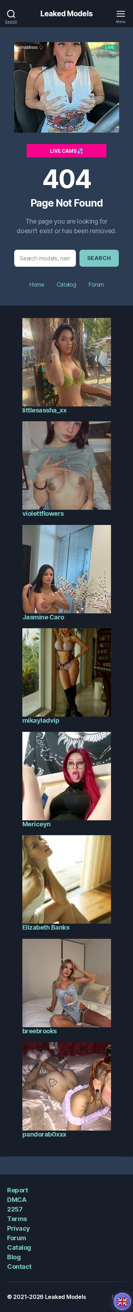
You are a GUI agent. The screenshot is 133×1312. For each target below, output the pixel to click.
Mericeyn (36, 824)
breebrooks (39, 1031)
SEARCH (99, 258)
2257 (14, 1209)
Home (36, 284)
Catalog (66, 284)
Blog (14, 1257)
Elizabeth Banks (46, 927)
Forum (96, 284)
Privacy (18, 1228)
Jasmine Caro (43, 617)
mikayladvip (41, 720)
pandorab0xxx (44, 1134)
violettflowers (43, 513)
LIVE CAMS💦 (66, 151)
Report (17, 1190)
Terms (17, 1219)
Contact (19, 1266)
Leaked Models (66, 13)
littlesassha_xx (44, 410)
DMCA (16, 1199)
